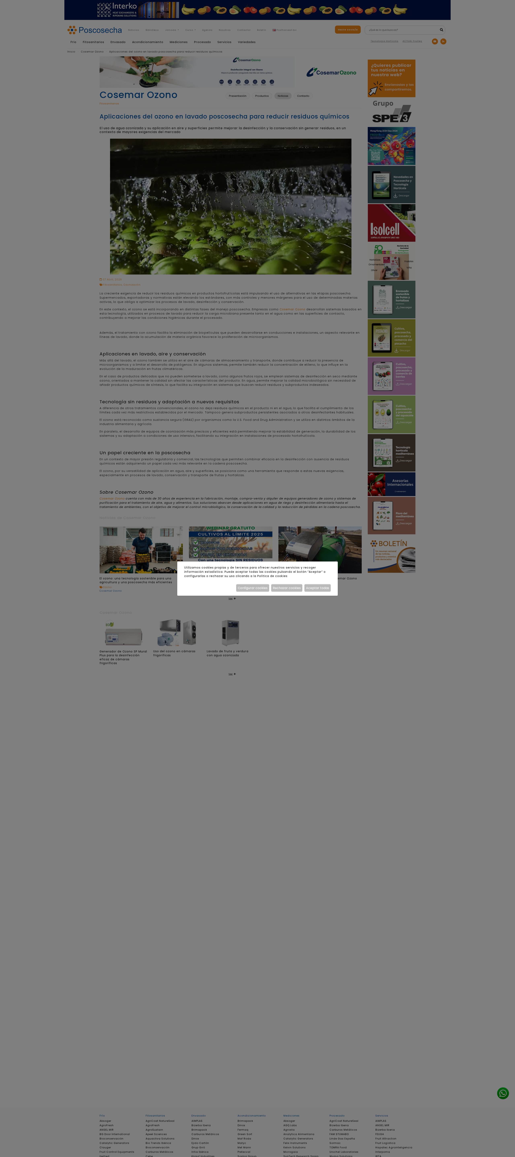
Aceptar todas (317, 588)
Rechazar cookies (287, 588)
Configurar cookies (253, 588)
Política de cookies (272, 576)
